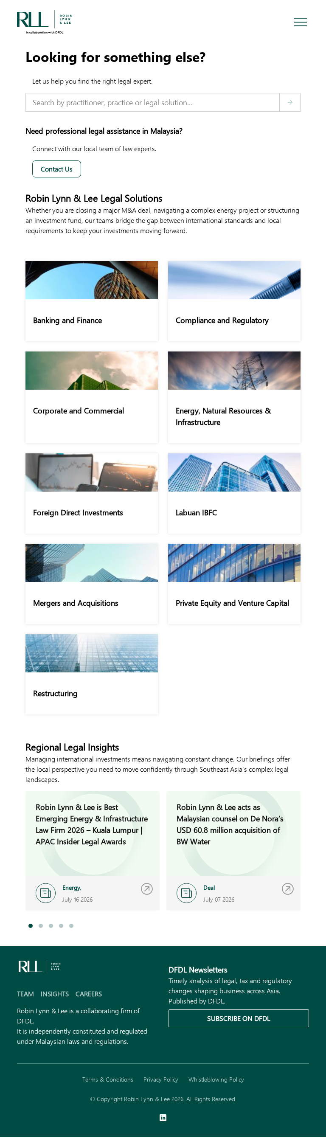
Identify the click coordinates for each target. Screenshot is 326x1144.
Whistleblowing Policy (216, 1079)
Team (25, 993)
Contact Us (57, 168)
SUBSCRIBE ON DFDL (238, 1018)
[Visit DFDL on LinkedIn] (163, 1118)
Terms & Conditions (107, 1079)
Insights (55, 993)
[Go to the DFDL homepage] (44, 21)
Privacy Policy (160, 1079)
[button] (30, 926)
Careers (89, 993)
